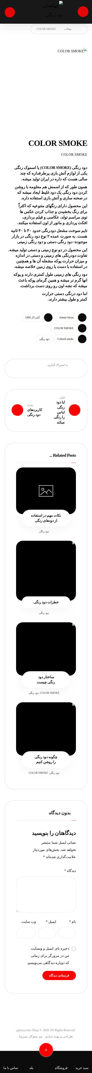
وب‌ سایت (28, 922)
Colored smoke (65, 339)
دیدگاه (70, 871)
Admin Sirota (66, 317)
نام (72, 922)
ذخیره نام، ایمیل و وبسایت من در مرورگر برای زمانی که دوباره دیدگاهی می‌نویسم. (48, 956)
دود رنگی (79, 274)
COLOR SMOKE (63, 328)
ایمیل (51, 922)
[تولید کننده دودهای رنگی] (46, 12)
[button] (83, 11)
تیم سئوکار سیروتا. (30, 1036)
